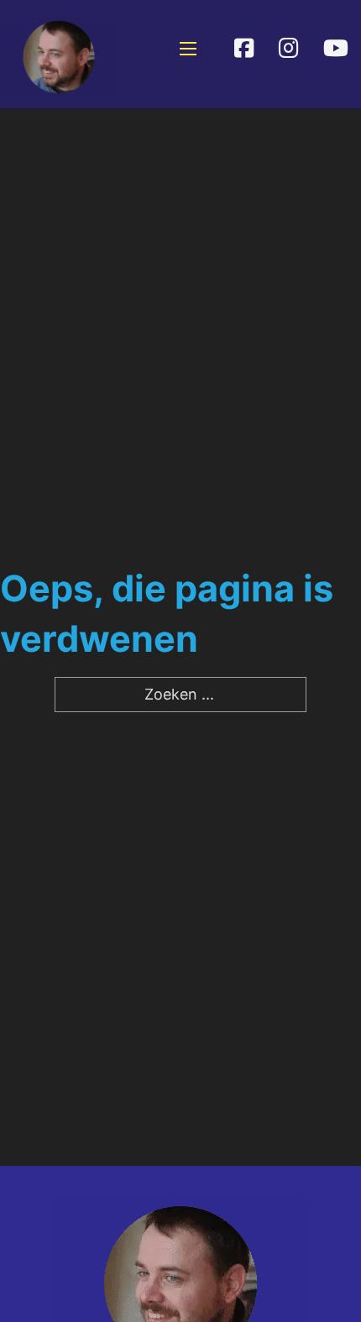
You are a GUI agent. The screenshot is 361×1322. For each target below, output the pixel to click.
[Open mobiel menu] (188, 48)
